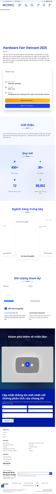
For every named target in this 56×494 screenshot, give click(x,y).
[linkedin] (45, 1)
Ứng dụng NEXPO (7, 457)
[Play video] (27, 364)
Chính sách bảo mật (28, 483)
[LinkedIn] (35, 485)
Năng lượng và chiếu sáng (9, 448)
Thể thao (31, 450)
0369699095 (17, 1)
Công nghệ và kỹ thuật (8, 445)
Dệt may (5, 446)
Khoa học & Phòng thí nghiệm (10, 450)
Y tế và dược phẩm (33, 446)
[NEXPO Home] (5, 484)
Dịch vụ (4, 437)
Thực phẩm (31, 445)
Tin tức (4, 434)
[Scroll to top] (52, 486)
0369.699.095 (6, 463)
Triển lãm (5, 432)
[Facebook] (33, 485)
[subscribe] (50, 473)
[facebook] (42, 1)
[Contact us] (2, 486)
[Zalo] (37, 485)
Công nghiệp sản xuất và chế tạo (36, 443)
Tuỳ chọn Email (44, 483)
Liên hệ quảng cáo (7, 459)
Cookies (37, 483)
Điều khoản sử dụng (16, 483)
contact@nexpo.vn (8, 1)
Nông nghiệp (6, 443)
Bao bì (30, 448)
